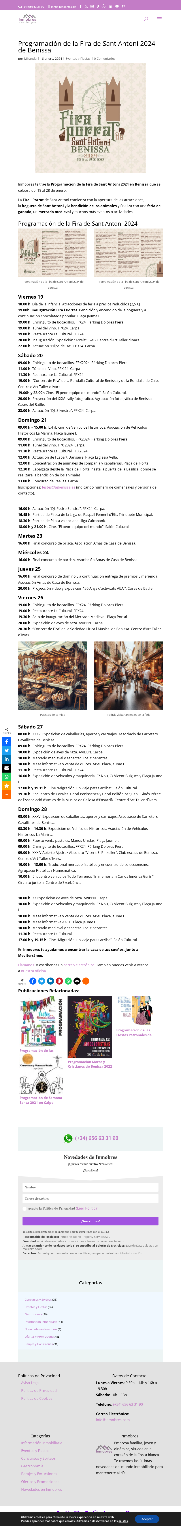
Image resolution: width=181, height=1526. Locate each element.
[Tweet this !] (41, 981)
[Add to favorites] (6, 785)
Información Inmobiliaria (41, 1322)
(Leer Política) (87, 1208)
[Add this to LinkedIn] (50, 981)
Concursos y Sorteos (38, 1299)
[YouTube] (117, 6)
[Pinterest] (123, 6)
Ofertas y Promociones (40, 1336)
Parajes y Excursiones (39, 1344)
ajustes (123, 1521)
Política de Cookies (36, 1398)
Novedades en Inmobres (41, 1329)
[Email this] (77, 981)
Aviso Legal (30, 1382)
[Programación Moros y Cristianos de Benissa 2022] (89, 1022)
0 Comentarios (104, 58)
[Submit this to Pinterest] (59, 981)
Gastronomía (33, 1314)
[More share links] (85, 981)
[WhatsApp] (68, 981)
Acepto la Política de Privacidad (63, 1208)
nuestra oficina (33, 970)
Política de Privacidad (39, 1390)
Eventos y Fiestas (78, 58)
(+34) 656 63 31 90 (96, 1137)
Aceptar (147, 1519)
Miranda (30, 58)
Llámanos (26, 965)
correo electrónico (79, 965)
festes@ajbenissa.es (58, 487)
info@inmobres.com (113, 1419)
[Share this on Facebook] (32, 981)
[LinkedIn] (110, 6)
